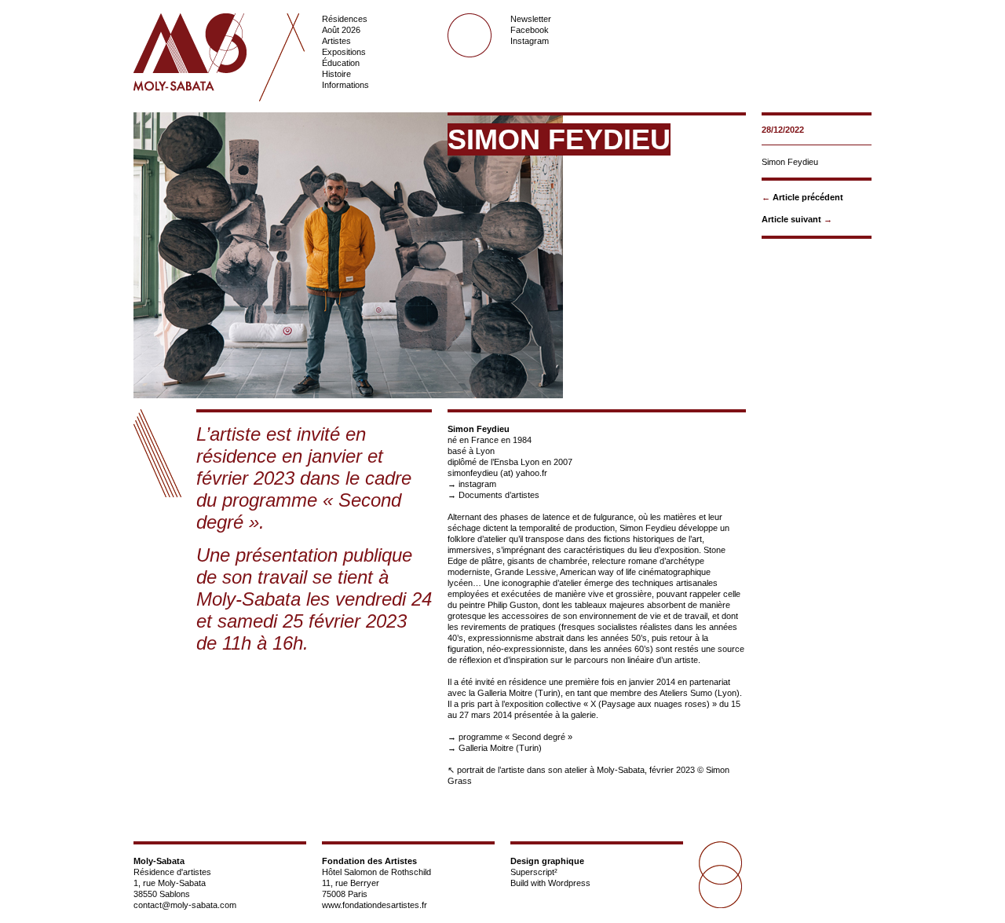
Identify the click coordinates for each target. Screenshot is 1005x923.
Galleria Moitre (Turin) (500, 748)
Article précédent (808, 197)
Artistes (336, 41)
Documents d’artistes (499, 495)
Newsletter (530, 19)
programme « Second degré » (515, 737)
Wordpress (569, 883)
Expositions (344, 52)
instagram (477, 484)
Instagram (529, 41)
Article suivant (791, 219)
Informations (345, 85)
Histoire (336, 74)
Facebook (529, 30)
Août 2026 (341, 30)
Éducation (341, 63)
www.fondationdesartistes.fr (374, 905)
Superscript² (533, 872)
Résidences (344, 19)
